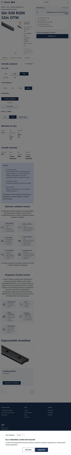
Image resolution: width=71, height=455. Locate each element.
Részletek (28, 449)
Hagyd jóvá (41, 449)
